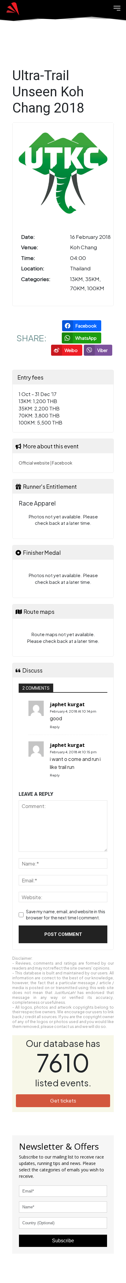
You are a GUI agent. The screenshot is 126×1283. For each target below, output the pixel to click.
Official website (34, 462)
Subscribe (63, 1240)
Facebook (62, 462)
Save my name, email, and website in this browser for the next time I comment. (65, 914)
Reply (55, 727)
